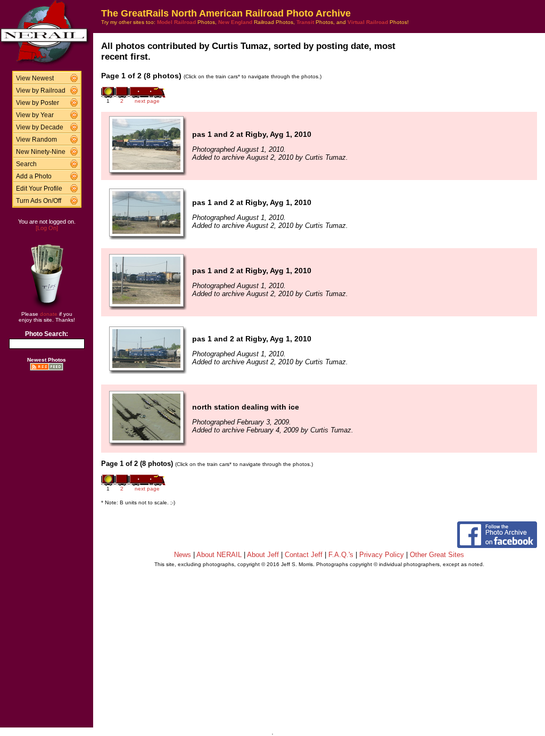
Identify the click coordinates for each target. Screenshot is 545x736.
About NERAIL (219, 555)
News (182, 555)
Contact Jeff (304, 555)
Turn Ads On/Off (38, 201)
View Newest (35, 78)
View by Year (35, 115)
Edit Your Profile (39, 188)
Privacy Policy (381, 555)
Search (26, 164)
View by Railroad (40, 90)
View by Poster (37, 103)
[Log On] (47, 228)
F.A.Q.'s (340, 555)
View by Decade (39, 127)
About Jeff (263, 555)
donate (48, 314)
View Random (36, 139)
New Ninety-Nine (40, 152)
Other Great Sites (437, 555)
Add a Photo (34, 176)
